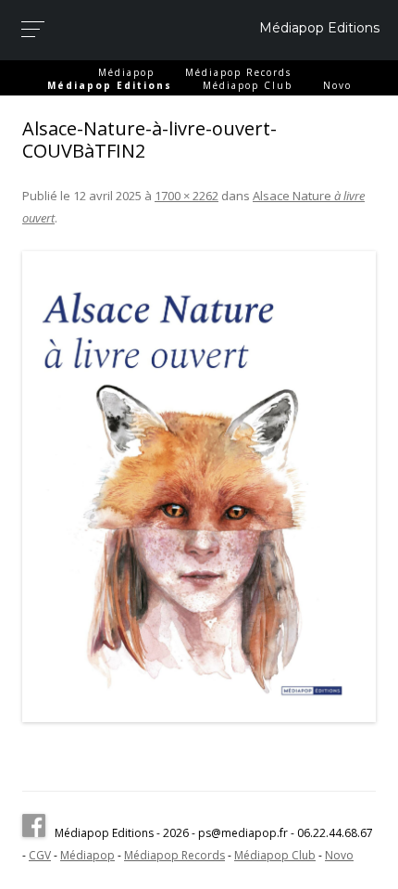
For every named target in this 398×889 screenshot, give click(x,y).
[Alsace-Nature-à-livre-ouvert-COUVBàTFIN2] (199, 486)
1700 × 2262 (186, 195)
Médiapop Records (238, 72)
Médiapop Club (247, 85)
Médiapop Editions (319, 27)
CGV (40, 855)
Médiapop (126, 72)
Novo (337, 85)
